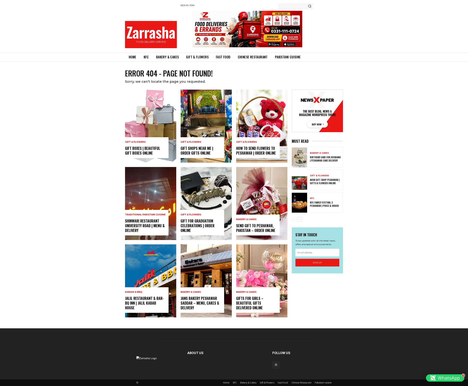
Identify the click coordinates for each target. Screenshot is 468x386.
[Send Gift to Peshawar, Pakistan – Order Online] (261, 203)
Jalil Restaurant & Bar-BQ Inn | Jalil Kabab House (144, 302)
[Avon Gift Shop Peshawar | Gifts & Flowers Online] (299, 180)
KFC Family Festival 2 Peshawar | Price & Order (324, 204)
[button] (445, 378)
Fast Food (283, 382)
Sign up (317, 262)
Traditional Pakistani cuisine (145, 215)
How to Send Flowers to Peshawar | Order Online (256, 150)
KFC (312, 198)
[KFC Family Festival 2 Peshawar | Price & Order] (299, 203)
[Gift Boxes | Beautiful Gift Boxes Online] (150, 126)
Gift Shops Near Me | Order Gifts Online (197, 150)
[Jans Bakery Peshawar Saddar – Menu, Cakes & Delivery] (206, 280)
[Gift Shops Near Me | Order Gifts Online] (206, 126)
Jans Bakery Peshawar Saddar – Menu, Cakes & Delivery (200, 302)
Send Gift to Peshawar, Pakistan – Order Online (255, 228)
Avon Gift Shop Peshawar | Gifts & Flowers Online (325, 181)
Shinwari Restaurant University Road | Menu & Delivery (145, 225)
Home (226, 382)
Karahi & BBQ (133, 292)
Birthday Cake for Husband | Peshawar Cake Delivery (325, 158)
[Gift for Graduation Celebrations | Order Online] (206, 203)
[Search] (309, 6)
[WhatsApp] (276, 364)
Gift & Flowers (135, 142)
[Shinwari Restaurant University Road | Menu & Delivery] (150, 203)
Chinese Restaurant (301, 382)
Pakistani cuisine (323, 382)
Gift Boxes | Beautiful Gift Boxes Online (142, 150)
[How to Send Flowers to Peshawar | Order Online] (261, 126)
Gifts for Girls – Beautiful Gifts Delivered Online (249, 302)
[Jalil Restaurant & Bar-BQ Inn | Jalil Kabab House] (150, 280)
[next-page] (300, 219)
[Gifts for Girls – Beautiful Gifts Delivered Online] (261, 280)
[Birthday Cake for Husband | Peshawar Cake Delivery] (299, 157)
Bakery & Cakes (191, 292)
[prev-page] (294, 219)
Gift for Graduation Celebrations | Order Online (197, 225)
